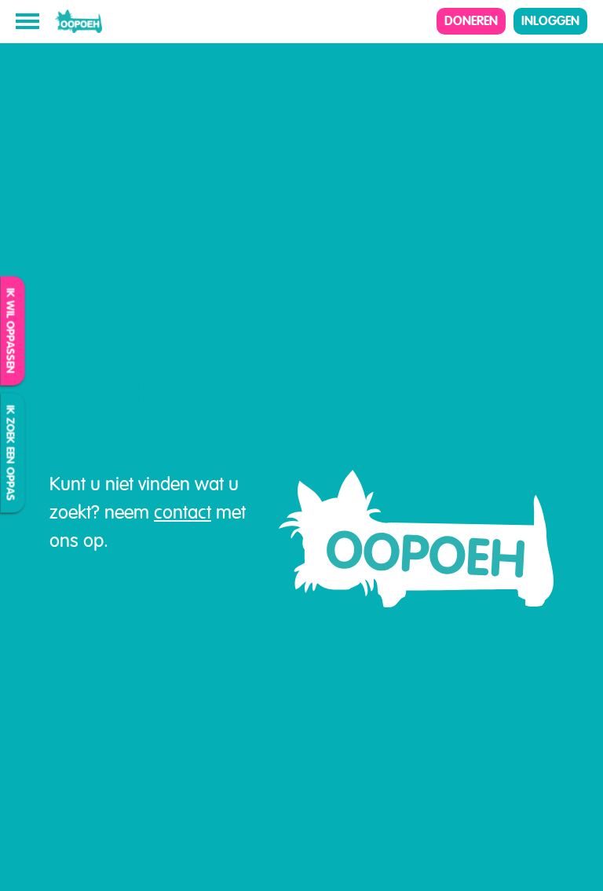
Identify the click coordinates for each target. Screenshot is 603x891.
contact (182, 512)
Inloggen (550, 20)
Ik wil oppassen (11, 331)
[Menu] (27, 21)
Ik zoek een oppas (11, 453)
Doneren (471, 20)
